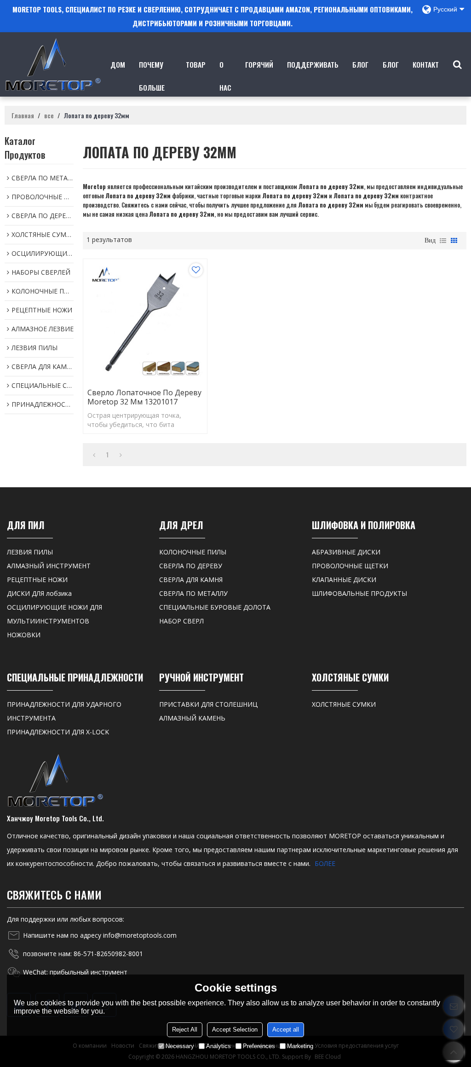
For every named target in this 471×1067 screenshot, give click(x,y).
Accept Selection (235, 1029)
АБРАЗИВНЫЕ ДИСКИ (346, 552)
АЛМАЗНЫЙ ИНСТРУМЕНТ (49, 565)
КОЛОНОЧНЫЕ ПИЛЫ (192, 552)
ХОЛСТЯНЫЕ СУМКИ (344, 704)
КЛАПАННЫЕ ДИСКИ (344, 579)
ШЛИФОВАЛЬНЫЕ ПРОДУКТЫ (359, 593)
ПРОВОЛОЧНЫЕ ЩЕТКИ (350, 565)
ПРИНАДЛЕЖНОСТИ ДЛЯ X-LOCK (58, 731)
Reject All (184, 1029)
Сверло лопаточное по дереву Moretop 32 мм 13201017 (144, 397)
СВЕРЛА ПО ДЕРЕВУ (190, 565)
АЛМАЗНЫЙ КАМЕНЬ (192, 718)
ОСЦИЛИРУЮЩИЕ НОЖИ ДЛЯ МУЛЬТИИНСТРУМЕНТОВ (54, 614)
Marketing (300, 1046)
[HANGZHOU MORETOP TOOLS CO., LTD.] (53, 64)
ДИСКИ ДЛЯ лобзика (39, 593)
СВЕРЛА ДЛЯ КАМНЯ (191, 579)
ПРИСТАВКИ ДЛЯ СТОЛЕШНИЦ (208, 704)
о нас (225, 75)
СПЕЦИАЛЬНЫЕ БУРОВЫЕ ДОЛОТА (214, 607)
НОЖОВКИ (23, 634)
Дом (117, 64)
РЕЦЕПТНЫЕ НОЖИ (37, 579)
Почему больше (152, 75)
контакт (426, 64)
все (49, 115)
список (442, 240)
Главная (22, 115)
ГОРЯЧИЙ (259, 64)
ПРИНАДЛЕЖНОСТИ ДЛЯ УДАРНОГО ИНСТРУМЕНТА (64, 711)
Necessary (180, 1046)
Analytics (218, 1046)
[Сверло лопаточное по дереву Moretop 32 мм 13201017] (145, 321)
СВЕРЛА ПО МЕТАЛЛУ (193, 593)
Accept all (285, 1029)
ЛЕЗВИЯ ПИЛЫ (30, 552)
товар (196, 64)
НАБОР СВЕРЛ (181, 621)
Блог (360, 64)
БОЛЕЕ (325, 863)
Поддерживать (313, 64)
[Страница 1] (94, 454)
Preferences (259, 1046)
